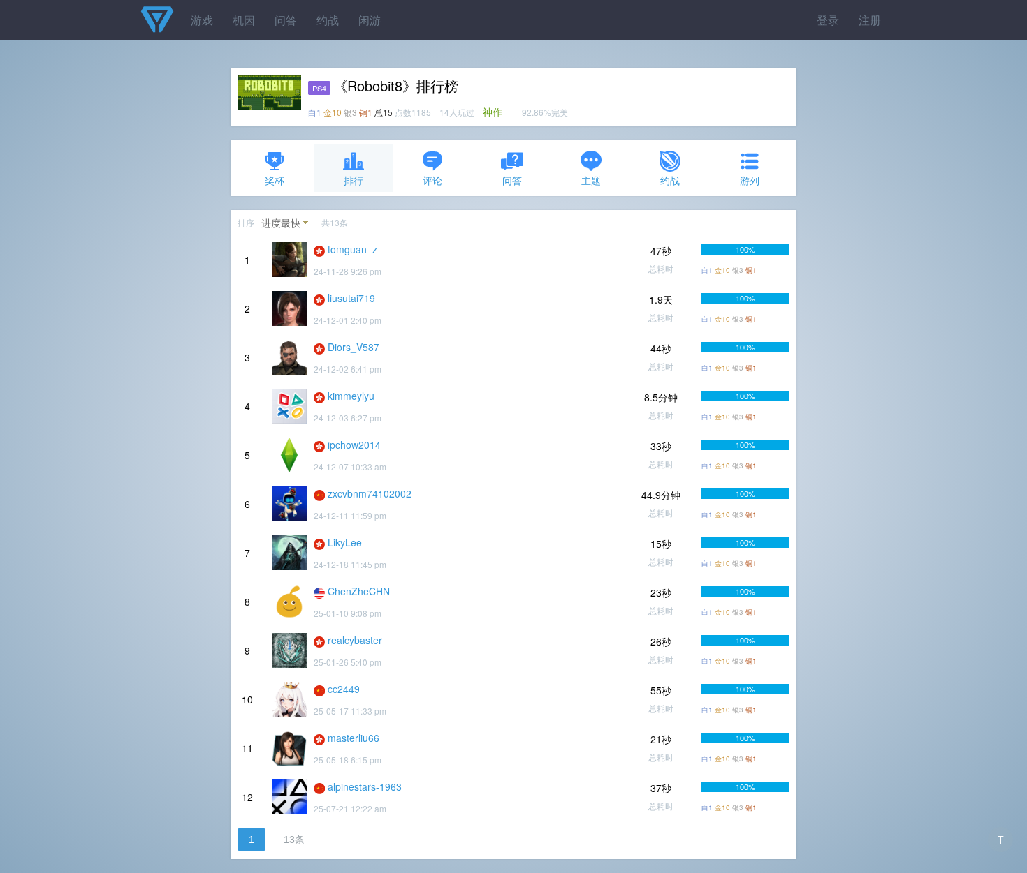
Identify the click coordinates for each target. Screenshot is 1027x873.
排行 (353, 180)
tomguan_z (352, 249)
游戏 (202, 20)
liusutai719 (351, 298)
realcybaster (355, 640)
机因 (244, 20)
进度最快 (280, 223)
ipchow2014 (354, 445)
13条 (294, 839)
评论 (432, 180)
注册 (870, 20)
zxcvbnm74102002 (369, 493)
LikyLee (345, 542)
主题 (591, 180)
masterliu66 (353, 738)
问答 (286, 20)
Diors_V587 (353, 347)
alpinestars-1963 (365, 786)
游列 (749, 180)
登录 (828, 20)
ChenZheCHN (359, 591)
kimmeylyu (351, 396)
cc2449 (344, 689)
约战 (327, 20)
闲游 (369, 20)
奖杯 (274, 180)
